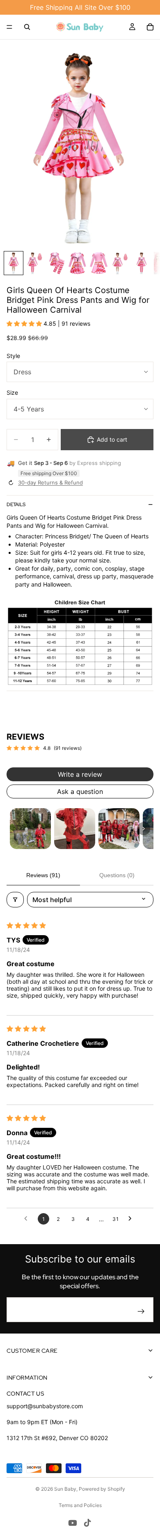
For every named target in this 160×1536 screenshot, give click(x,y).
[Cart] (150, 27)
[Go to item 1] (30, 828)
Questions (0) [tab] (117, 875)
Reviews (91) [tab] (43, 875)
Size (12, 392)
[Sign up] (141, 1311)
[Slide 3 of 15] (56, 263)
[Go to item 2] (74, 828)
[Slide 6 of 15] (120, 263)
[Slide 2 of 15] (35, 263)
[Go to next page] (132, 1219)
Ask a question (80, 791)
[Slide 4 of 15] (78, 263)
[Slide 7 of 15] (142, 263)
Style (13, 355)
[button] (25, 323)
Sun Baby (65, 1489)
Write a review (80, 774)
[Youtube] (73, 1523)
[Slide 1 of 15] (14, 263)
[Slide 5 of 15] (99, 263)
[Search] (27, 27)
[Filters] (15, 899)
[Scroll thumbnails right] (143, 828)
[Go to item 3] (118, 828)
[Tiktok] (87, 1523)
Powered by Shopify (102, 1489)
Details (16, 504)
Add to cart (112, 439)
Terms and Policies (80, 1505)
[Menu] (9, 27)
